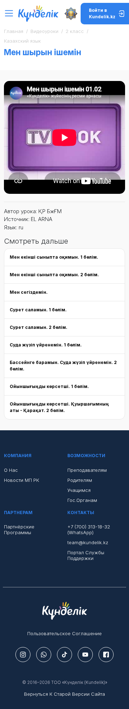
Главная (13, 31)
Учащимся (79, 490)
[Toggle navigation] (11, 13)
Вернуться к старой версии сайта (64, 694)
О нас (11, 470)
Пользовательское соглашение (64, 633)
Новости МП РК (21, 480)
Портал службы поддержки (85, 555)
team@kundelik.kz (87, 542)
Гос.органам (82, 500)
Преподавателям (87, 470)
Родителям (79, 480)
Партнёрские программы (19, 529)
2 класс (75, 31)
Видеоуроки (44, 31)
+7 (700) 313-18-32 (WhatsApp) (88, 529)
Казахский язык (22, 41)
